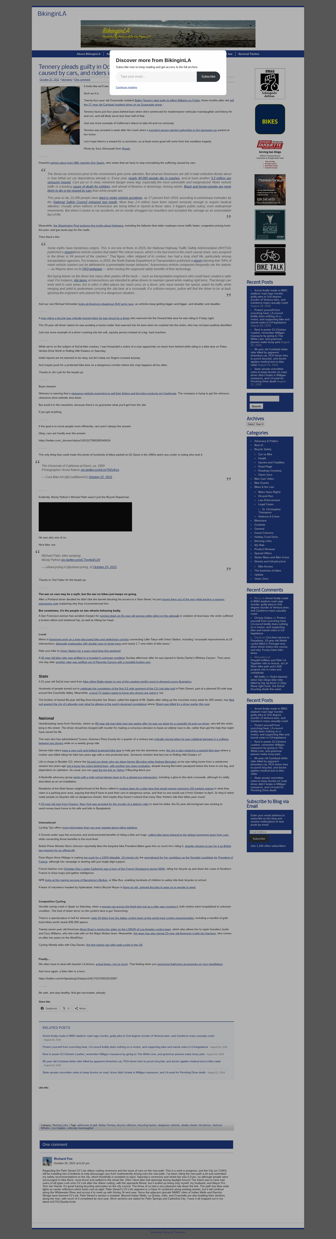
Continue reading (126, 87)
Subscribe (208, 76)
